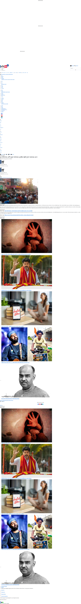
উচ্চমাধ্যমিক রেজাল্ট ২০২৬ (4, 109)
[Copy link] (1, 167)
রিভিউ (4, 92)
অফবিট (2, 86)
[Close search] (70, 66)
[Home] (4, 66)
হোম (1, 75)
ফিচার (2, 106)
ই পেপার (2, 97)
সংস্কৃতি (6, 92)
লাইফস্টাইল (20, 72)
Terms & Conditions (4, 596)
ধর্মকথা (2, 87)
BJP (8, 400)
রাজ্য (4, 72)
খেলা (14, 72)
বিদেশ (8, 72)
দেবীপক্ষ (2, 107)
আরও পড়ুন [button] (1, 405)
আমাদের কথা (2, 103)
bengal (2, 587)
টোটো (11, 79)
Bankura (1, 400)
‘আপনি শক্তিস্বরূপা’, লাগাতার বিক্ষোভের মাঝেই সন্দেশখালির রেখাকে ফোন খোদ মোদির (18, 210)
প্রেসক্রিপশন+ (11, 72)
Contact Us (3, 592)
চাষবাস (2, 96)
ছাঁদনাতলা (2, 111)
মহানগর (3, 72)
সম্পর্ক (5, 79)
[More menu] (80, 72)
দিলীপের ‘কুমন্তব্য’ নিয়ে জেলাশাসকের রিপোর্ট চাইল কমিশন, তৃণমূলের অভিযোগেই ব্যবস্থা (18, 215)
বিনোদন (16, 72)
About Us (2, 590)
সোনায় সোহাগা (2, 110)
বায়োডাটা (2, 94)
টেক (10, 79)
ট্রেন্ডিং (2, 99)
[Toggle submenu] (0, 153)
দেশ (6, 72)
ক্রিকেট (2, 84)
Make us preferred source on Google (6, 177)
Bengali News (5, 400)
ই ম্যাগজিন (2, 98)
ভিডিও (2, 101)
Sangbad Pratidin (4, 586)
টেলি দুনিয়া (8, 92)
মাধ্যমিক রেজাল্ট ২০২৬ (3, 108)
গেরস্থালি (13, 79)
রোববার (2, 105)
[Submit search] (75, 70)
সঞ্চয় (27, 72)
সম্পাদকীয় (2, 102)
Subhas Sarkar (11, 400)
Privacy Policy (3, 594)
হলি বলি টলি (2, 92)
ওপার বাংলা (2, 88)
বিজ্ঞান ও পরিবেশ (3, 95)
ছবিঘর (23, 72)
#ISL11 (2, 76)
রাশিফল (25, 72)
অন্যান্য (5, 84)
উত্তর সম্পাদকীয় (6, 103)
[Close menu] (0, 119)
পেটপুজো (9, 79)
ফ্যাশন (7, 79)
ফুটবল (3, 84)
